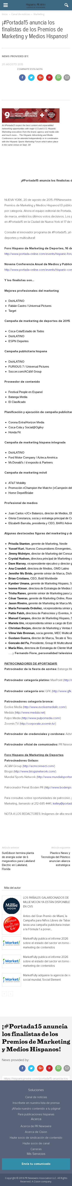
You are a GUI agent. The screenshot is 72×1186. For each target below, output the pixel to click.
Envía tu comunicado (36, 1164)
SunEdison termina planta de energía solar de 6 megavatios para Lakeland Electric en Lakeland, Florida (18, 861)
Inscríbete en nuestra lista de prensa (36, 1103)
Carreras (36, 1149)
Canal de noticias (36, 1097)
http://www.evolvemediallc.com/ (45, 707)
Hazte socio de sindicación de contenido (36, 1137)
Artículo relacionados (17, 882)
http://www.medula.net (30, 712)
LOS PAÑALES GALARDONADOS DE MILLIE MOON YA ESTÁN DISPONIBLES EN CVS (47, 902)
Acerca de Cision (36, 1132)
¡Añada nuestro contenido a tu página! (36, 1108)
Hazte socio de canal (36, 1143)
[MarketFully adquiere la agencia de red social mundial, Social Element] (11, 979)
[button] (66, 5)
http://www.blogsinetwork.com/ (34, 771)
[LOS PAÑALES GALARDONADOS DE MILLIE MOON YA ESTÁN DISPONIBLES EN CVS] (11, 906)
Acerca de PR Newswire (36, 1126)
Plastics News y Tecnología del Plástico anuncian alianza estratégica (55, 859)
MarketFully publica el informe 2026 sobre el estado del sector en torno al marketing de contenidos (47, 943)
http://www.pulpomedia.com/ (41, 718)
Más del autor (12, 887)
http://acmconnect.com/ (38, 766)
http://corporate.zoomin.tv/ (37, 723)
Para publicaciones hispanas (36, 1114)
